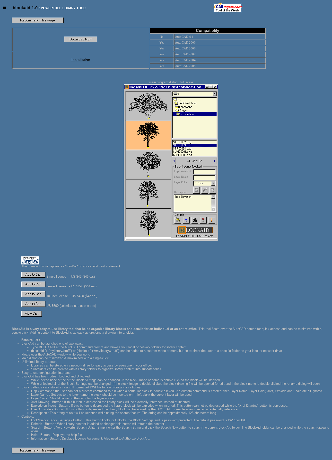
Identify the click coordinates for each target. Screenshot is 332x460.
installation (80, 60)
